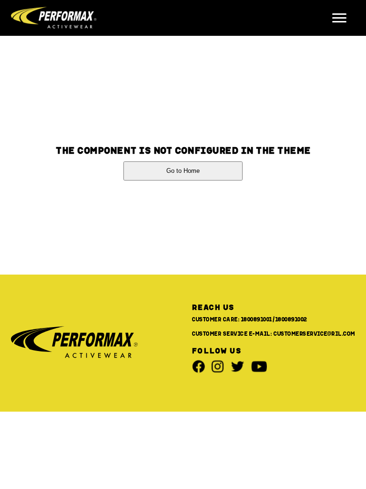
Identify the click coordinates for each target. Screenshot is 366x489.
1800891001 (256, 319)
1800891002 (291, 319)
